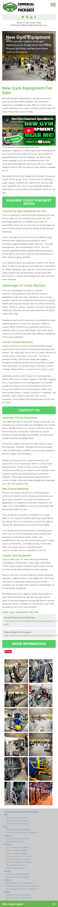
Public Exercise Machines (18, 895)
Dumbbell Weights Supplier (19, 862)
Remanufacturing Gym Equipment (22, 886)
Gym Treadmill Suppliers (17, 847)
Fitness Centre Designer (17, 874)
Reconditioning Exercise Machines (22, 889)
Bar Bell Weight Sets (15, 865)
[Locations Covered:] (3, 4)
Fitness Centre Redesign (18, 877)
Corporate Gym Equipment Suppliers (21, 812)
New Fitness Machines (17, 817)
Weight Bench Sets (15, 868)
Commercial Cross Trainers (19, 856)
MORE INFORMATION (29, 644)
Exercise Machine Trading (18, 829)
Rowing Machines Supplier (18, 859)
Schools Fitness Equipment (19, 898)
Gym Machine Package (17, 823)
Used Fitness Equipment (17, 820)
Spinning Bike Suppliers (17, 850)
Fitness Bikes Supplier (16, 853)
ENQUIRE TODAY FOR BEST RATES (29, 201)
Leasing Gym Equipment (17, 838)
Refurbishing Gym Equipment (20, 883)
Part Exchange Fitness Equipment (22, 832)
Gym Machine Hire (15, 841)
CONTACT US (29, 410)
